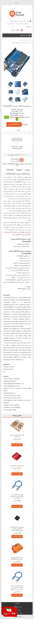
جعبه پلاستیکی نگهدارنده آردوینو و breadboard (17, 558)
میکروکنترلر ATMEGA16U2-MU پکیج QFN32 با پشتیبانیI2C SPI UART (17, 529)
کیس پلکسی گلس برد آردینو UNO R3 (17, 436)
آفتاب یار (21, 21)
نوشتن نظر (10, 155)
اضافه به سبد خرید (17, 445)
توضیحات (27, 170)
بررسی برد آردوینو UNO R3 (24, 289)
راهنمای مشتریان (14, 21)
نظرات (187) (10, 170)
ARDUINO (13, 110)
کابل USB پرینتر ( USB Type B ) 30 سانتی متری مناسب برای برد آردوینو (17, 587)
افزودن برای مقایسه (17, 148)
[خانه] (30, 21)
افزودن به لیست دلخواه (17, 146)
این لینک (29, 234)
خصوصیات (19, 170)
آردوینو (22, 179)
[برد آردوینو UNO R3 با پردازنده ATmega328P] (25, 84)
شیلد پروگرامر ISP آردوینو (17, 466)
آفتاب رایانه (26, 21)
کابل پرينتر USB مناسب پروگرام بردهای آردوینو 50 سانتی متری (17, 496)
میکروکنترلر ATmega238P (13, 164)
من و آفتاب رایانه (25, 24)
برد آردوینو (23, 164)
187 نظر (17, 155)
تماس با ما (18, 24)
